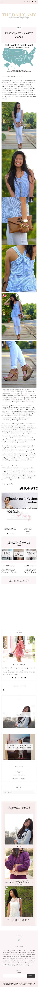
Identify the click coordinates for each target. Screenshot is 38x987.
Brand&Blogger (12, 984)
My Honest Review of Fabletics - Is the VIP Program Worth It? (19, 882)
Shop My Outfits (19, 775)
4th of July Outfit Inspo (30, 571)
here (14, 394)
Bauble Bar (30, 394)
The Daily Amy (12, 983)
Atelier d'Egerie (7, 84)
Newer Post (8, 565)
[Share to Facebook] (10, 533)
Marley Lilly (30, 402)
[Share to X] (7, 533)
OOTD (28, 533)
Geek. (19, 715)
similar (13, 399)
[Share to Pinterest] (12, 533)
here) (32, 390)
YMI (10, 391)
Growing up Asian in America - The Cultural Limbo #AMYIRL (19, 746)
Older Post (29, 565)
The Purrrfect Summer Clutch (9, 571)
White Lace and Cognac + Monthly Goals (19, 920)
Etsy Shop (19, 771)
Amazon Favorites (19, 778)
